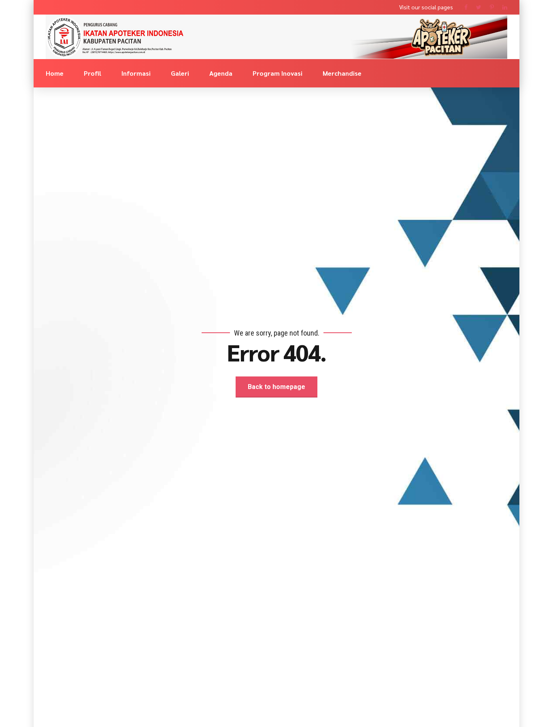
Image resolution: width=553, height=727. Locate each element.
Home (55, 73)
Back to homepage (276, 387)
